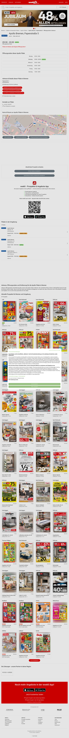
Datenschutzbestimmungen (54, 350)
